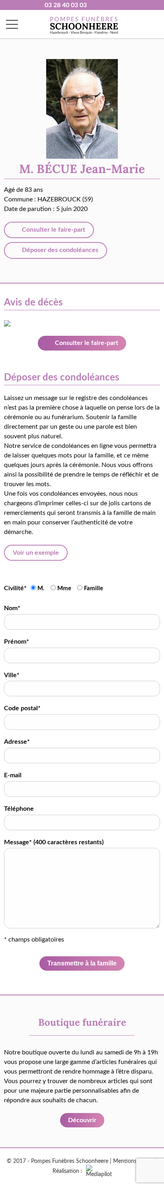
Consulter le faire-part (52, 230)
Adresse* (17, 742)
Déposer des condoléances (59, 250)
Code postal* (22, 708)
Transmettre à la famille (82, 963)
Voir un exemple (36, 553)
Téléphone (19, 809)
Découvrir (82, 1120)
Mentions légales (133, 1161)
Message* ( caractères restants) (53, 842)
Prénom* (16, 641)
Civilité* (15, 588)
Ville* (12, 675)
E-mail (12, 775)
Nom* (12, 608)
